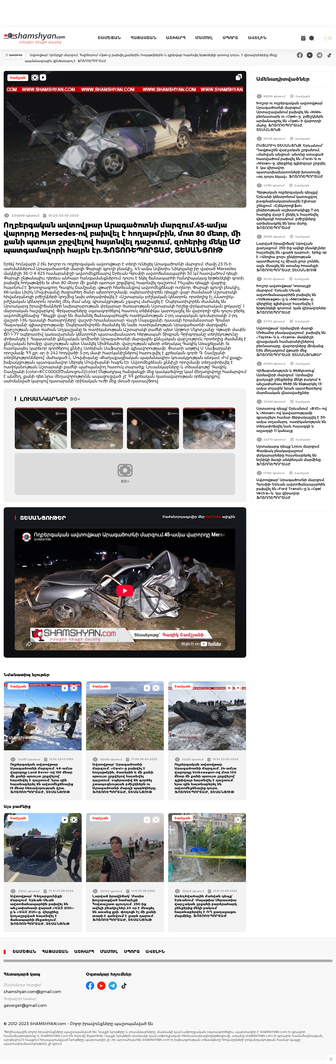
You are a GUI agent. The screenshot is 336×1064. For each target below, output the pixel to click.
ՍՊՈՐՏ (230, 37)
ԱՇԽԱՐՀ (175, 37)
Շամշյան (18, 78)
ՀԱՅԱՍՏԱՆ (143, 37)
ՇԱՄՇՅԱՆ (109, 37)
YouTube (213, 517)
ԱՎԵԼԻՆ (257, 37)
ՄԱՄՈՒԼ (204, 37)
